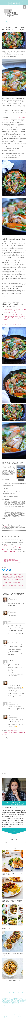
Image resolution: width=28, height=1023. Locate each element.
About (8, 995)
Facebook (4, 546)
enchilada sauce (5, 526)
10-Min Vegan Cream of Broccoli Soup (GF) (14, 316)
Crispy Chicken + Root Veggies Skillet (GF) (14, 309)
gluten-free (19, 580)
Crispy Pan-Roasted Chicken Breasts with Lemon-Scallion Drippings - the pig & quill (13, 732)
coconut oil (11, 482)
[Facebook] (9, 3)
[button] (24, 6)
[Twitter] (11, 3)
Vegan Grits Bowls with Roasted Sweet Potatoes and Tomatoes (12, 900)
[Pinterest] (17, 3)
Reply (5, 602)
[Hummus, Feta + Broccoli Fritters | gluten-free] (14, 941)
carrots (5, 576)
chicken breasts (20, 576)
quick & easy (9, 585)
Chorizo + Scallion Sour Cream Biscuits (15, 324)
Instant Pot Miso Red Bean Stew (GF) (13, 314)
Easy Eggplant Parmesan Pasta (11, 980)
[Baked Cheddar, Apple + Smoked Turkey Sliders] (14, 861)
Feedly (6, 551)
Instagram (15, 546)
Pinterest (23, 546)
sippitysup (11, 598)
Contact (17, 995)
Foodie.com (12, 580)
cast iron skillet (11, 576)
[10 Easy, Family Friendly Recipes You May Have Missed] (14, 915)
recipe (15, 585)
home (5, 995)
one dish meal (14, 582)
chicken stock (7, 577)
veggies (5, 586)
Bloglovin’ (13, 551)
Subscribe (22, 995)
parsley (16, 583)
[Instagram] (14, 3)
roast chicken (20, 585)
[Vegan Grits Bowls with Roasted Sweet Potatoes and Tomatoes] (14, 888)
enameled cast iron (17, 579)
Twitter (10, 546)
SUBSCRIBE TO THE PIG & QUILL (18, 1)
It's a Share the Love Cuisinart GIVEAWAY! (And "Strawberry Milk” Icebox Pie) (11, 560)
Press (12, 995)
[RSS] (19, 3)
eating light (9, 579)
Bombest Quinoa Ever (13, 285)
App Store (9, 574)
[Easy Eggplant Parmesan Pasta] (14, 968)
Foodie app (6, 580)
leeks (8, 582)
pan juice (11, 583)
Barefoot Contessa (18, 574)
